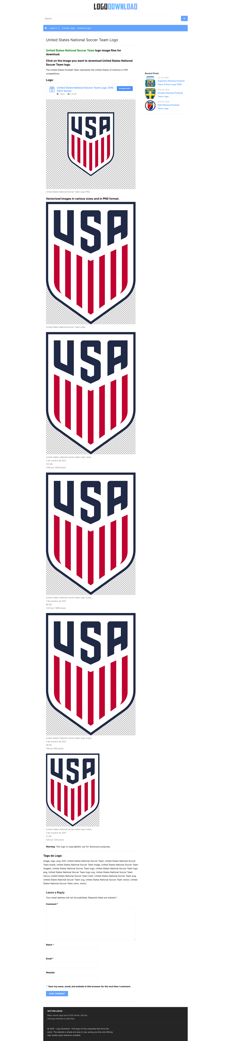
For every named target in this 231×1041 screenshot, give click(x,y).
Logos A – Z (54, 28)
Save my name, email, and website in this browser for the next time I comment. (89, 986)
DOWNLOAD (124, 88)
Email (49, 958)
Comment (52, 904)
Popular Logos (68, 28)
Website (50, 972)
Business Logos (84, 28)
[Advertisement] (160, 52)
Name (50, 944)
